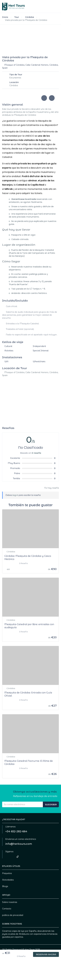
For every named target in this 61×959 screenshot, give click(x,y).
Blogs (5, 886)
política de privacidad (12, 915)
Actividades (8, 880)
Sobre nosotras (9, 902)
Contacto (6, 908)
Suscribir (51, 804)
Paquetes (7, 873)
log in (15, 495)
